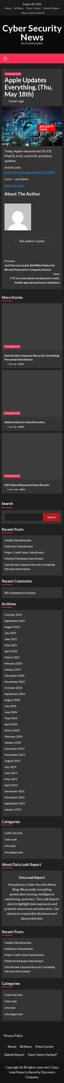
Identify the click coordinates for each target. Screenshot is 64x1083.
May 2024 (10, 718)
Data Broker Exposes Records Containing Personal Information (29, 566)
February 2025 (13, 663)
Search (7, 503)
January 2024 (12, 742)
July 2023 (10, 766)
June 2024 (10, 712)
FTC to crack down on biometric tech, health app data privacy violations (35, 278)
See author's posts (32, 241)
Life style (9, 845)
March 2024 (12, 730)
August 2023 (12, 760)
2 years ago (12, 489)
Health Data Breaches (17, 540)
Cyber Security (13, 833)
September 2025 (14, 620)
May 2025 (10, 645)
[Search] (58, 58)
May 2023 (10, 779)
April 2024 (10, 724)
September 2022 (14, 803)
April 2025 (10, 651)
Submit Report (51, 8)
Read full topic (14, 185)
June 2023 (10, 773)
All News (19, 8)
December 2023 (14, 748)
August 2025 (12, 626)
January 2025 (12, 669)
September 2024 (14, 693)
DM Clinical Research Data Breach (26, 485)
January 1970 (12, 809)
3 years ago (16, 101)
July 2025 (10, 633)
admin (21, 363)
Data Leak (10, 839)
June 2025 (10, 639)
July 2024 (10, 706)
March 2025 (12, 657)
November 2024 (14, 681)
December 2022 (14, 791)
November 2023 (14, 754)
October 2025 (13, 614)
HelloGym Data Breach (18, 546)
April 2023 (10, 785)
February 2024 (13, 736)
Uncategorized (13, 73)
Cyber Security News (32, 32)
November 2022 (14, 797)
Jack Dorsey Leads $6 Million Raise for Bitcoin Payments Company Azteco (29, 265)
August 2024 (12, 700)
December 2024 (14, 675)
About (8, 8)
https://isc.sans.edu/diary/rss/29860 (29, 172)
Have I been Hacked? (33, 12)
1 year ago (12, 363)
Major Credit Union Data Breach (24, 552)
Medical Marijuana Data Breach (23, 558)
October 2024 (13, 687)
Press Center (33, 8)
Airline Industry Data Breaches (24, 422)
